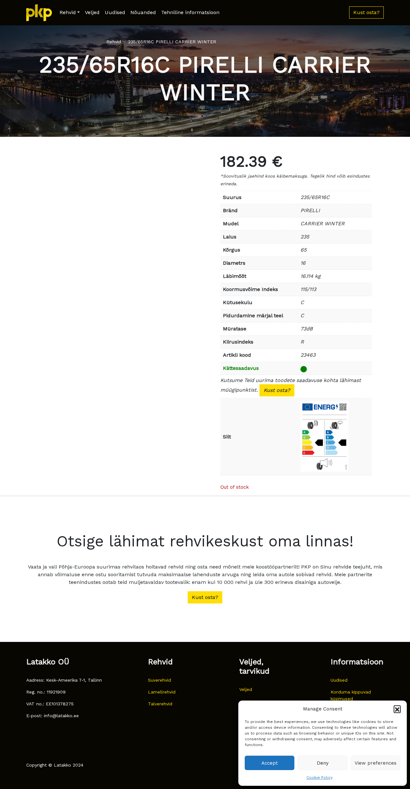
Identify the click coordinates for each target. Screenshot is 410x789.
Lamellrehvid (162, 691)
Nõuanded (143, 12)
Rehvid (68, 12)
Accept (269, 763)
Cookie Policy (319, 777)
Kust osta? (277, 390)
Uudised (115, 12)
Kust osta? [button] (366, 12)
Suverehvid (159, 680)
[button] (397, 709)
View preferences (376, 763)
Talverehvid (160, 703)
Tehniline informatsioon (190, 12)
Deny (323, 763)
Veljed (92, 12)
